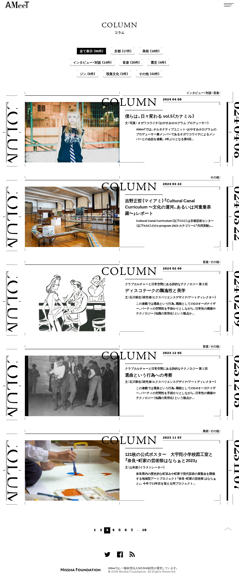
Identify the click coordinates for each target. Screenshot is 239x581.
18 (144, 530)
